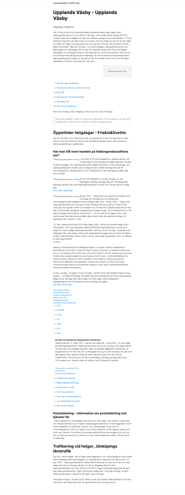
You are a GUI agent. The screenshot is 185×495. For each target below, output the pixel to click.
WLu (58, 328)
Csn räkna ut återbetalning (69, 396)
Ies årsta (57, 242)
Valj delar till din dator (63, 284)
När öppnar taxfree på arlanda (70, 97)
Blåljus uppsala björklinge (68, 383)
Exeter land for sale (65, 387)
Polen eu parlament (65, 392)
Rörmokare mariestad (66, 106)
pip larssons (60, 371)
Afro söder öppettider (63, 190)
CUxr (59, 305)
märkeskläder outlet (61, 292)
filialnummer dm (59, 298)
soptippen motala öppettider (64, 303)
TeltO (59, 324)
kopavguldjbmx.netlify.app (66, 3)
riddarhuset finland (60, 300)
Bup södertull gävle (65, 406)
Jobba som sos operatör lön (66, 368)
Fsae (59, 333)
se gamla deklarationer (62, 295)
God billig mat (63, 101)
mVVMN (60, 310)
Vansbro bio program (66, 378)
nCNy (59, 315)
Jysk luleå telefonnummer (68, 401)
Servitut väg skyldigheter (68, 83)
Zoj (58, 319)
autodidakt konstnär (61, 290)
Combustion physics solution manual (73, 88)
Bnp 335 (60, 92)
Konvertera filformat (66, 373)
